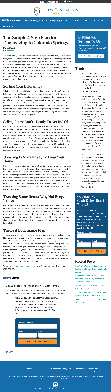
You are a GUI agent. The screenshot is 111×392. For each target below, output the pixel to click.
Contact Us (7, 26)
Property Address (26, 322)
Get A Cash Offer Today (58, 369)
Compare (76, 20)
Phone (20, 331)
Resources (82, 372)
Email (41, 331)
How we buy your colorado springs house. (46, 20)
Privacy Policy (93, 369)
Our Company (80, 369)
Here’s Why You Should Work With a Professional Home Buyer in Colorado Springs (91, 269)
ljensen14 (10, 51)
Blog (95, 372)
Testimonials (99, 20)
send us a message (23, 266)
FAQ (87, 20)
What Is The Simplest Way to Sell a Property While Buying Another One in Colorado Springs (91, 279)
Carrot (74, 389)
